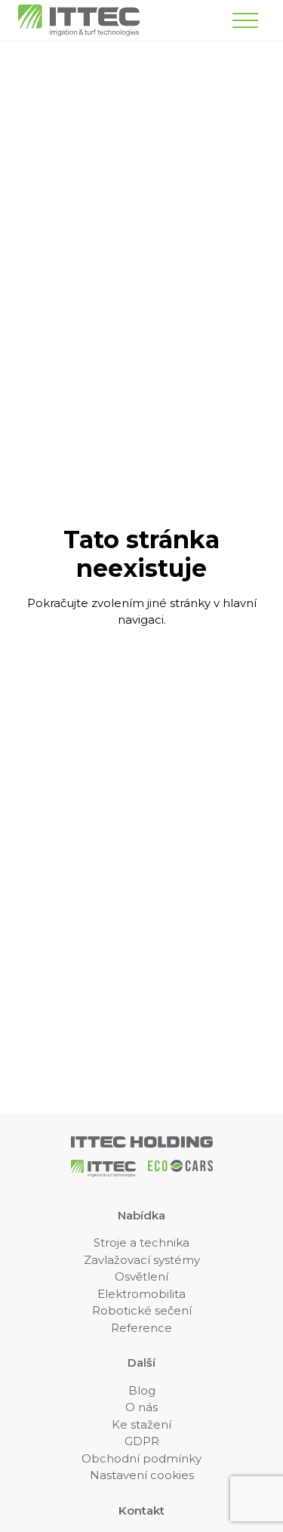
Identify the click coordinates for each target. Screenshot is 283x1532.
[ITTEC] (79, 20)
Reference (141, 1328)
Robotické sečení (142, 1310)
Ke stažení (141, 1424)
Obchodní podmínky (141, 1458)
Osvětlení (141, 1276)
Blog (141, 1390)
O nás (141, 1407)
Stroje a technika (141, 1242)
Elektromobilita (141, 1294)
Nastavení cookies (142, 1475)
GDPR (142, 1441)
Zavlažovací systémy (142, 1260)
